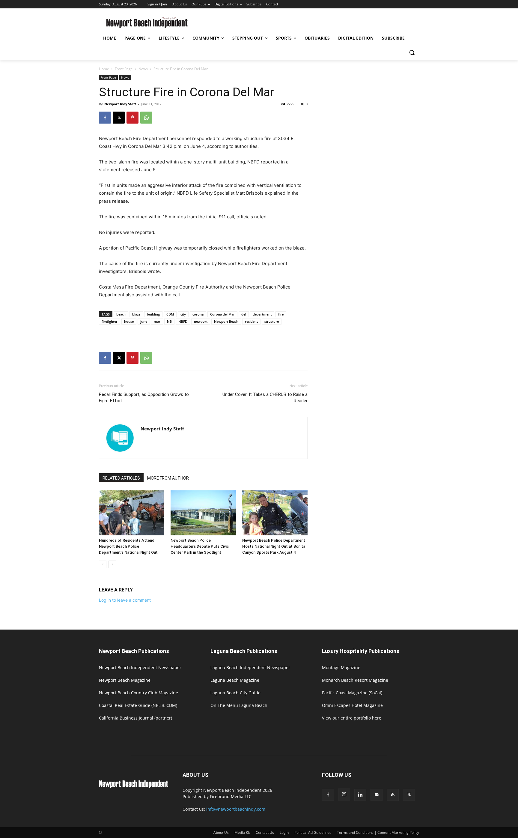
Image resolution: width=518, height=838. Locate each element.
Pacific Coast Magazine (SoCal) (352, 693)
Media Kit (242, 832)
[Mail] (377, 795)
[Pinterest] (132, 118)
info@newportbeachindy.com (235, 809)
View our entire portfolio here (351, 718)
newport (200, 321)
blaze (136, 314)
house (129, 321)
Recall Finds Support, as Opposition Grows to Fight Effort (144, 397)
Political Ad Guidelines (312, 832)
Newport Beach (226, 321)
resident (251, 321)
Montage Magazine (341, 667)
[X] (119, 118)
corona (198, 314)
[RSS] (393, 795)
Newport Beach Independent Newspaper (140, 667)
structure (271, 321)
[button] (412, 52)
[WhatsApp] (146, 118)
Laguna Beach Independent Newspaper (250, 667)
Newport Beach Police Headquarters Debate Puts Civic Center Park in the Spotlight (200, 546)
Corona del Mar (222, 314)
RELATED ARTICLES (121, 478)
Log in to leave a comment (125, 600)
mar (157, 321)
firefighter (110, 321)
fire (281, 314)
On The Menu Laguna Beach (238, 705)
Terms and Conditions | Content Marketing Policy (378, 832)
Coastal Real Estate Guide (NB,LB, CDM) (138, 705)
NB (169, 321)
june (143, 321)
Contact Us (265, 832)
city (183, 314)
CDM (170, 314)
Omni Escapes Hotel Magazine (352, 705)
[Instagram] (344, 795)
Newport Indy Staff (120, 104)
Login (284, 832)
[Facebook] (105, 118)
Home (104, 68)
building (153, 314)
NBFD (182, 321)
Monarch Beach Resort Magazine (355, 680)
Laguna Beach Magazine (234, 680)
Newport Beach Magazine (124, 680)
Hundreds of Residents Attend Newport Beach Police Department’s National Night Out (128, 546)
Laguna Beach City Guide (235, 693)
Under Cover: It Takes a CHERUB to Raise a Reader (265, 397)
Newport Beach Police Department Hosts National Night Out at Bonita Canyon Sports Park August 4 (273, 546)
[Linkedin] (360, 795)
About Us (221, 832)
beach (121, 314)
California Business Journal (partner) (135, 718)
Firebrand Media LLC (231, 796)
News (143, 68)
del (243, 314)
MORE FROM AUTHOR (168, 478)
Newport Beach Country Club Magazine (138, 693)
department (262, 314)
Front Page (124, 68)
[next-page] (112, 564)
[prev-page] (102, 564)
